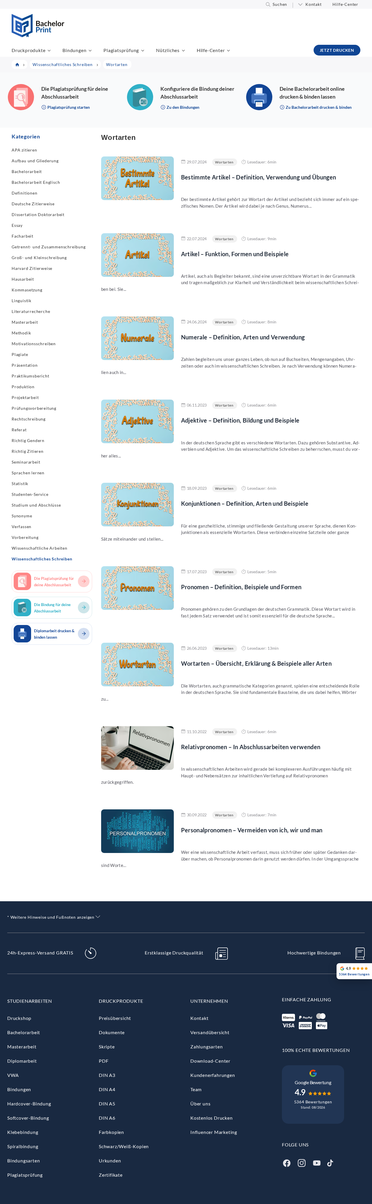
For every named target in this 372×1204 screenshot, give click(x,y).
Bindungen (74, 50)
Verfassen (21, 526)
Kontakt (313, 4)
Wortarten (224, 162)
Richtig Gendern (28, 440)
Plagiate (20, 354)
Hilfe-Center (345, 4)
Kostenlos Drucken (211, 1118)
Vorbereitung (25, 537)
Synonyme (22, 515)
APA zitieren (24, 149)
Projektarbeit (25, 397)
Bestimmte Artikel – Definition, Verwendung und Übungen (258, 177)
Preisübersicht (115, 1018)
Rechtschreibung (29, 418)
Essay (17, 225)
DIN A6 (107, 1118)
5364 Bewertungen (313, 1101)
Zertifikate (111, 1175)
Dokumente (112, 1032)
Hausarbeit (23, 279)
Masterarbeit (25, 322)
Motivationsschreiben (34, 343)
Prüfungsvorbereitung (34, 408)
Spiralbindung (22, 1146)
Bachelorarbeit (27, 171)
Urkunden (110, 1160)
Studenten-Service (30, 494)
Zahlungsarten (206, 1046)
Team (196, 1089)
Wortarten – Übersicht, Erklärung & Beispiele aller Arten (256, 663)
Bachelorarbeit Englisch (36, 182)
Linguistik (21, 300)
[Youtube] (316, 1162)
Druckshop (19, 1018)
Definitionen (24, 192)
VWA (13, 1075)
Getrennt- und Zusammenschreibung (49, 246)
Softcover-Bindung (28, 1118)
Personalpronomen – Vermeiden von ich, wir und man (252, 830)
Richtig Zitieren (28, 451)
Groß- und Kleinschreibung (39, 257)
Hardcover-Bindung (29, 1103)
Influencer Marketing (213, 1132)
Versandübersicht (210, 1032)
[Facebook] (286, 1162)
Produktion (23, 386)
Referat (19, 429)
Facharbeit (22, 236)
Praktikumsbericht (30, 375)
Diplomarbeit (22, 1061)
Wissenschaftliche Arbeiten (39, 548)
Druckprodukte (28, 50)
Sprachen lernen (28, 472)
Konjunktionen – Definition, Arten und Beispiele (244, 503)
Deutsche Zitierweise (33, 203)
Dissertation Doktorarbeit (38, 214)
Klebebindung (22, 1132)
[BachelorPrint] (38, 35)
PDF (103, 1061)
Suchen (280, 4)
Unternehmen (209, 1001)
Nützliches (168, 50)
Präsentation (25, 365)
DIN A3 (107, 1075)
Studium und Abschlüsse (36, 505)
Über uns (200, 1103)
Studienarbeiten (29, 1001)
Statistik (20, 483)
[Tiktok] (330, 1162)
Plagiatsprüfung (121, 50)
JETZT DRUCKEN (337, 50)
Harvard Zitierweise (32, 268)
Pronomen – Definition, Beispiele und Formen (241, 586)
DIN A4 (107, 1089)
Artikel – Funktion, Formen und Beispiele (235, 253)
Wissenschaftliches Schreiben (42, 558)
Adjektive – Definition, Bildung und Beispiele (240, 420)
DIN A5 (107, 1103)
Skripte (107, 1046)
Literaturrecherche (31, 311)
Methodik (21, 332)
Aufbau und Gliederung (35, 160)
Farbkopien (111, 1132)
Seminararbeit (26, 461)
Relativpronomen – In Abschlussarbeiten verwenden (251, 746)
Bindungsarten (23, 1160)
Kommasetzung (27, 289)
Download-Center (210, 1061)
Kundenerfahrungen (212, 1075)
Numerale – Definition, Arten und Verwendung (243, 337)
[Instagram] (301, 1162)
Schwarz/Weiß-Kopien (124, 1146)
